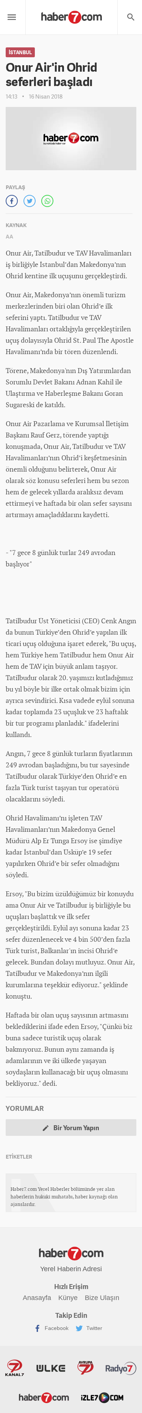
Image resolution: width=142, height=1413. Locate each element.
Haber (54, 393)
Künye (68, 1298)
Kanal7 (14, 1368)
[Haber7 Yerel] (71, 15)
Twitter (93, 1328)
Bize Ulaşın (102, 1298)
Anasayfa (37, 1298)
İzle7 (102, 1397)
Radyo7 (121, 1368)
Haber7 (44, 1397)
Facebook (56, 1328)
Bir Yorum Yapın (75, 1127)
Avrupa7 (85, 1368)
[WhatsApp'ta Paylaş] (47, 201)
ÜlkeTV (50, 1368)
